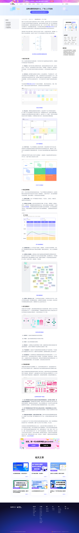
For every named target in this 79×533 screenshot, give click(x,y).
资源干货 (75, 37)
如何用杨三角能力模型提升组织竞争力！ (69, 53)
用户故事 (72, 37)
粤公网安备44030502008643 (57, 531)
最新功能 (47, 511)
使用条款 (59, 512)
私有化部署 (59, 509)
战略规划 (41, 518)
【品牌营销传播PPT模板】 (39, 396)
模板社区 (47, 508)
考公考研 (41, 515)
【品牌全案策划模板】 (39, 332)
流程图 (34, 509)
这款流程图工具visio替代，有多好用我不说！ (70, 51)
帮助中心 (47, 509)
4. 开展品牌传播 (8, 27)
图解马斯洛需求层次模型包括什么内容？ (69, 52)
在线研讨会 (69, 42)
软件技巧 (65, 37)
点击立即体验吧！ (30, 435)
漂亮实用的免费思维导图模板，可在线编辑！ (70, 50)
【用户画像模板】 (39, 143)
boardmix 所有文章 (24, 19)
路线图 (34, 512)
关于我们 (53, 509)
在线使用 (33, 445)
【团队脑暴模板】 (39, 295)
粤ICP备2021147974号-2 (65, 531)
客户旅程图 (34, 511)
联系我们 (53, 508)
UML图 (34, 515)
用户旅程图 (26, 206)
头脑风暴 (41, 511)
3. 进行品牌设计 (8, 25)
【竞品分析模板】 (39, 107)
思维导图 (34, 508)
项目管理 (70, 40)
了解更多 (26, 476)
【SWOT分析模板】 (39, 185)
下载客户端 (45, 445)
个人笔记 (65, 42)
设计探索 (41, 512)
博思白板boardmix (50, 26)
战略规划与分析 (31, 19)
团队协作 (69, 37)
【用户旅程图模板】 (39, 244)
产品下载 (59, 508)
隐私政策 (59, 511)
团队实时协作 (73, 42)
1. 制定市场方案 (7, 22)
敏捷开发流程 (65, 40)
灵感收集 (41, 522)
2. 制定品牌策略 (8, 24)
